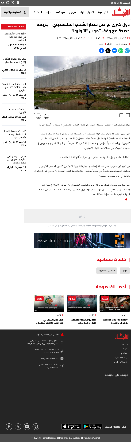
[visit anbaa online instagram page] (36, 426)
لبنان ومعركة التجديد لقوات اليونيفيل (83, 321)
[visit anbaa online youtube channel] (27, 426)
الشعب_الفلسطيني (107, 270)
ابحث (39, 12)
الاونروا (124, 270)
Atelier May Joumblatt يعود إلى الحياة (115, 321)
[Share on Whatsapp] (120, 50)
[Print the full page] (46, 115)
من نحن (125, 344)
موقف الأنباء (121, 44)
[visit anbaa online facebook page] (9, 426)
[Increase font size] (128, 115)
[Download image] (37, 107)
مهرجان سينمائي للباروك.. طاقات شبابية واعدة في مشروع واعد (50, 322)
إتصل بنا (125, 348)
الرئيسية (103, 12)
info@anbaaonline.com (49, 358)
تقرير (124, 315)
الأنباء (109, 44)
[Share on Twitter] (108, 50)
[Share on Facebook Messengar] (114, 50)
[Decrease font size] (121, 115)
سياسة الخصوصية (122, 357)
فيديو (72, 12)
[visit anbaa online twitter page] (18, 426)
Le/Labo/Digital (92, 438)
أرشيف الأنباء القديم (121, 362)
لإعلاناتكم (124, 353)
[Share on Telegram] (127, 50)
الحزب (49, 12)
